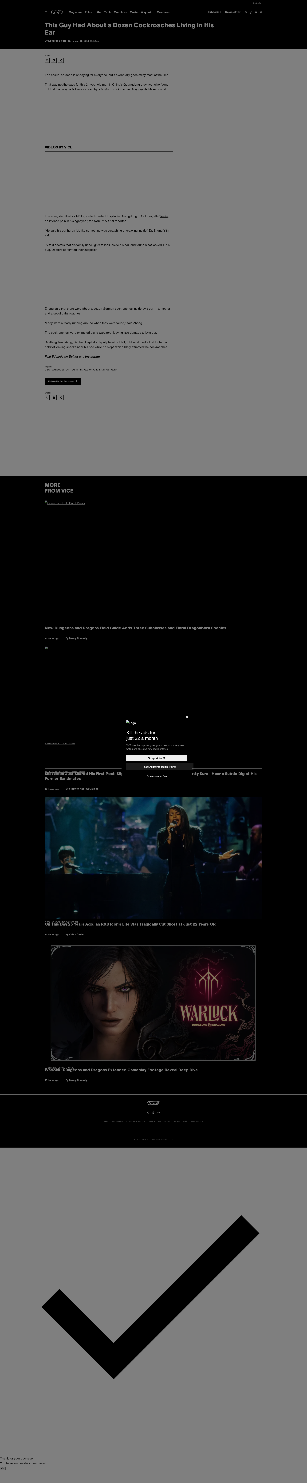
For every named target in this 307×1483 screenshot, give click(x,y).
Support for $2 (156, 758)
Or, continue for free (157, 776)
